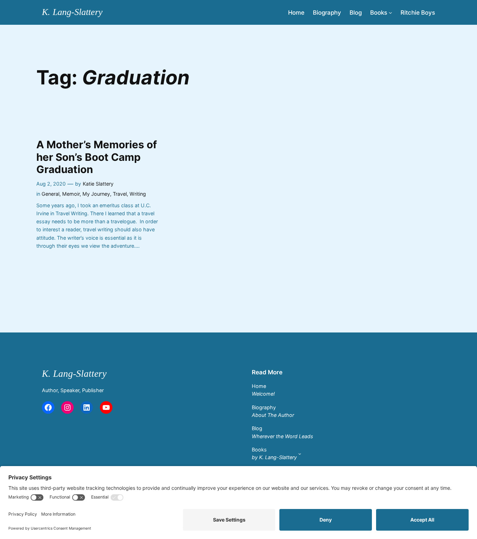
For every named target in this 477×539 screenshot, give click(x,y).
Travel (120, 194)
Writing (138, 194)
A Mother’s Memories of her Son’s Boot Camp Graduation (96, 157)
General (50, 194)
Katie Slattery (98, 184)
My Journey (96, 194)
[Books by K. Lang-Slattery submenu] (299, 453)
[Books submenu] (390, 12)
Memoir (71, 194)
